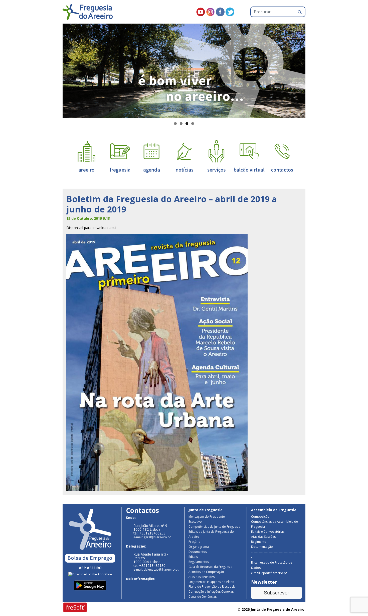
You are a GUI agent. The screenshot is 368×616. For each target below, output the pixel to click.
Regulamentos (199, 562)
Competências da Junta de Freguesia (214, 526)
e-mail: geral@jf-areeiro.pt (152, 537)
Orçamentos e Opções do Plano (211, 582)
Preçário (195, 542)
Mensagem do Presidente (207, 516)
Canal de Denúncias (203, 596)
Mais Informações (140, 579)
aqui (112, 227)
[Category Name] (151, 156)
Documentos (198, 552)
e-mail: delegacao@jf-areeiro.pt (155, 569)
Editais (193, 557)
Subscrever (276, 592)
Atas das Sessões (263, 536)
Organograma (199, 547)
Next (314, 69)
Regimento (258, 542)
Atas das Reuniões (202, 577)
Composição (260, 516)
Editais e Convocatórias (267, 531)
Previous (54, 69)
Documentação (262, 547)
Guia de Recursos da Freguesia (210, 567)
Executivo (195, 521)
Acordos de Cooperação (206, 572)
